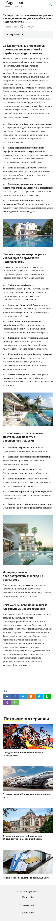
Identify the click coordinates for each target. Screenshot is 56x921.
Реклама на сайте (28, 905)
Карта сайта (28, 897)
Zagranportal (17, 2)
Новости (7, 27)
